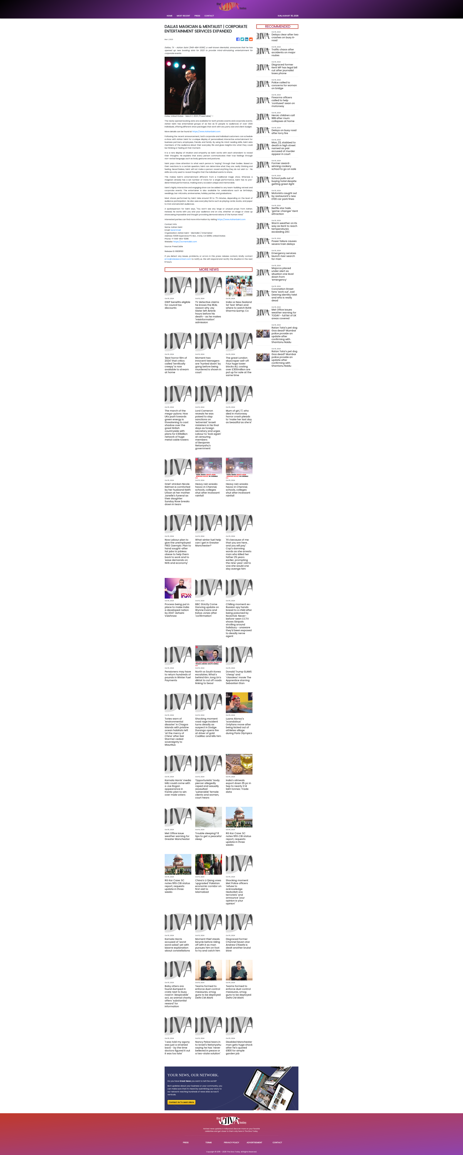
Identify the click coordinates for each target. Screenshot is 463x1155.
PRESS (197, 15)
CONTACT (209, 15)
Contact (277, 1142)
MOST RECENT (183, 15)
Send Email (175, 230)
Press (186, 1142)
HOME (169, 15)
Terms (208, 1142)
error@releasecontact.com (178, 259)
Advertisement (254, 1142)
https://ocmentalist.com (185, 241)
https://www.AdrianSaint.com (206, 131)
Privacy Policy (231, 1142)
